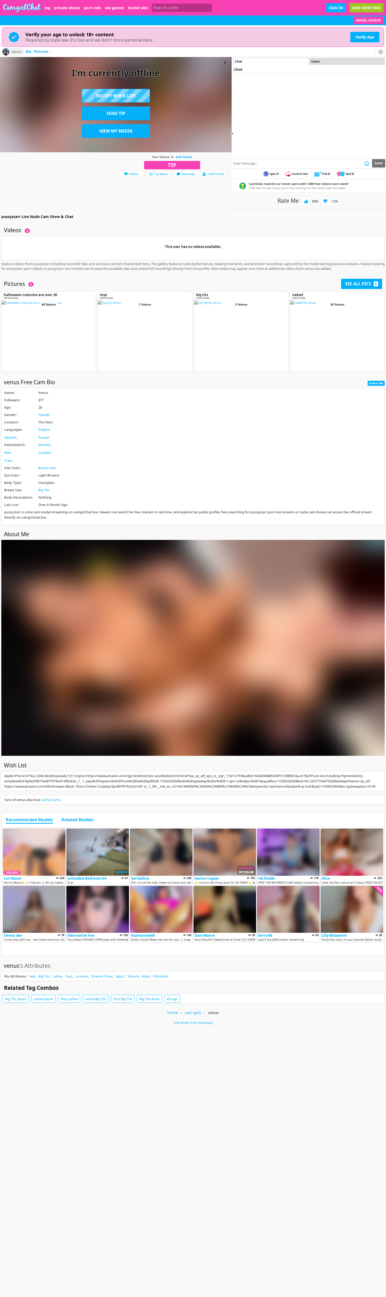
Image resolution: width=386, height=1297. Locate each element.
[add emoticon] (367, 163)
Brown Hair (47, 467)
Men (7, 452)
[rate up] (306, 201)
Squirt (120, 976)
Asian (146, 976)
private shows (67, 8)
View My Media (115, 131)
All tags (172, 998)
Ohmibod (160, 976)
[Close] (380, 52)
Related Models (77, 820)
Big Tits (44, 490)
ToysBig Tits (122, 998)
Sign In (336, 7)
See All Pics (361, 284)
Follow (133, 174)
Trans (8, 460)
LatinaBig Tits (95, 998)
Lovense (81, 976)
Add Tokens (184, 157)
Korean (44, 437)
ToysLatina (69, 998)
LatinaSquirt (43, 998)
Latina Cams (50, 799)
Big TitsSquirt (16, 998)
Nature (133, 976)
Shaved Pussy (101, 976)
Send (379, 163)
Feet (32, 976)
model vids (138, 8)
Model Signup (368, 20)
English (44, 429)
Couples (44, 452)
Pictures (42, 52)
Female (44, 414)
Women (44, 444)
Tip (172, 165)
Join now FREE (366, 7)
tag (47, 8)
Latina (57, 976)
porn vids (92, 8)
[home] (22, 7)
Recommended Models (29, 820)
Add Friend (216, 174)
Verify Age (365, 36)
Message (188, 174)
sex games (114, 8)
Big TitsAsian (149, 998)
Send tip (115, 113)
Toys (68, 976)
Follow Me (376, 383)
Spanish (10, 437)
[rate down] (325, 201)
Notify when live (116, 96)
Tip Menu (161, 174)
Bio (28, 52)
